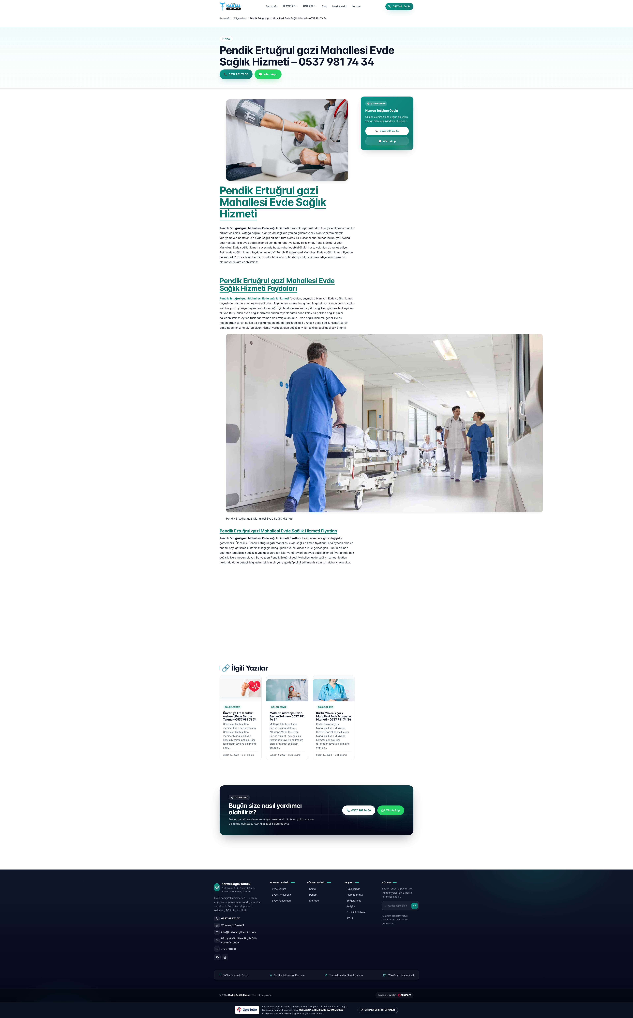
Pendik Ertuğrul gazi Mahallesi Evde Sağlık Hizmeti (273, 202)
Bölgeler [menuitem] (308, 5)
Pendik (313, 894)
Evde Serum (279, 888)
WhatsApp (387, 141)
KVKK (350, 918)
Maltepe (314, 900)
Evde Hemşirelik (281, 894)
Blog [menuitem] (324, 6)
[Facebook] (217, 957)
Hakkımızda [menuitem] (339, 6)
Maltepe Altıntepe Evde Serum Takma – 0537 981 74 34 (287, 716)
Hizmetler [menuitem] (289, 5)
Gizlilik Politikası (356, 912)
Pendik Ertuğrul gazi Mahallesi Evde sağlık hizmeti (254, 298)
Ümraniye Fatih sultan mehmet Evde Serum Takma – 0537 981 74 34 (240, 716)
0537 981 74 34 (387, 130)
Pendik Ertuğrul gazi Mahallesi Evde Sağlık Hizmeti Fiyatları (278, 530)
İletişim (351, 906)
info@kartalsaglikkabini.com (238, 932)
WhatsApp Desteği (232, 925)
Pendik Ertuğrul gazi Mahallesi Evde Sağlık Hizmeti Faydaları (277, 284)
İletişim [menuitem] (356, 6)
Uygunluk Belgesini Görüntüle (379, 1009)
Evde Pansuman (281, 900)
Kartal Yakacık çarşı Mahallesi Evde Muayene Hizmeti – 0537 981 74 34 (333, 716)
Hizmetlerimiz (355, 894)
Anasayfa (225, 18)
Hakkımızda (353, 888)
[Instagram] (225, 957)
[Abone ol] (414, 906)
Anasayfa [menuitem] (272, 6)
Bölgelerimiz (239, 18)
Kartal (312, 888)
